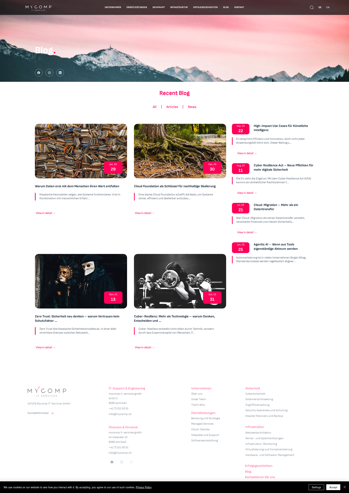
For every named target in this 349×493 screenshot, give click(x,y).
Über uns (196, 394)
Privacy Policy (144, 487)
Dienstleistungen (203, 413)
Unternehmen (201, 388)
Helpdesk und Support (205, 435)
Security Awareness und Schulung (266, 410)
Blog (248, 472)
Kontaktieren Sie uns (260, 477)
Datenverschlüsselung (259, 399)
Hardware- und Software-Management (269, 455)
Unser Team (198, 399)
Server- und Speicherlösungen (264, 438)
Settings (316, 487)
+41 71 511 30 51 (118, 408)
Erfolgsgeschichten (258, 466)
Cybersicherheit (255, 394)
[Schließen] (344, 487)
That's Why (198, 405)
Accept (333, 487)
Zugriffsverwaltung (257, 405)
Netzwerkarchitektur (258, 432)
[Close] (39, 73)
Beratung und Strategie (205, 418)
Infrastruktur (254, 427)
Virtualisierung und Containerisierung (268, 449)
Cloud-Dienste (200, 429)
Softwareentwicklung (204, 440)
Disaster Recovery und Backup (264, 416)
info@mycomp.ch (120, 414)
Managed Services (202, 424)
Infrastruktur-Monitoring (261, 444)
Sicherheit (252, 388)
